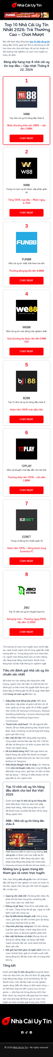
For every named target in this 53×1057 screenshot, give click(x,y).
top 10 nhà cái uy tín (40, 41)
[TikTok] (26, 1032)
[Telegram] (31, 1032)
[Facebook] (22, 1032)
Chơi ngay (26, 138)
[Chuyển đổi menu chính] (51, 5)
